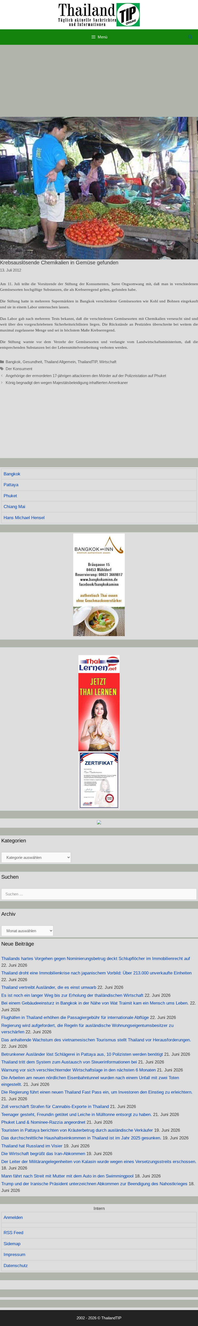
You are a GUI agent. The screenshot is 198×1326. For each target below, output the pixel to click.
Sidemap (12, 1243)
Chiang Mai (14, 506)
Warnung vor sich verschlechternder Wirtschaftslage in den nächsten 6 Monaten (78, 1070)
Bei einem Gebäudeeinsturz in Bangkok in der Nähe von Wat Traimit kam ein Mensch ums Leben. (95, 1003)
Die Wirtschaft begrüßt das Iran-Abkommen (43, 1153)
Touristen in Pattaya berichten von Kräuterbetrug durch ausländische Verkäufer (77, 1130)
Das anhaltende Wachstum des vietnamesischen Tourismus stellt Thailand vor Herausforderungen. (96, 1039)
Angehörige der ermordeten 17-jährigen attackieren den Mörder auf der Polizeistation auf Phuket (86, 375)
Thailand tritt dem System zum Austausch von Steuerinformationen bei (69, 1062)
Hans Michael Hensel (24, 517)
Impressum (14, 1254)
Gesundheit (32, 362)
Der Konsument (19, 369)
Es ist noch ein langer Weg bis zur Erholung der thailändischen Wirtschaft (72, 995)
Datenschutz (16, 1265)
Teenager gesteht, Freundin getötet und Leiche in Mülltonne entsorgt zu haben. (76, 1114)
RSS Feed (13, 1232)
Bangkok (13, 362)
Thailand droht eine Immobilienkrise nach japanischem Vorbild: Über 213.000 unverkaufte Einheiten (96, 973)
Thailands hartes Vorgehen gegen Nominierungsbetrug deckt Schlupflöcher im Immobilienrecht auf (95, 958)
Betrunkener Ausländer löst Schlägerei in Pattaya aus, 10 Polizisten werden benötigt (82, 1054)
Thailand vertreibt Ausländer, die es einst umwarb (48, 987)
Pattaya (11, 484)
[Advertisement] (99, 81)
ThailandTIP (87, 362)
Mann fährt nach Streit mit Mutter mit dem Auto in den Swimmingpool (67, 1176)
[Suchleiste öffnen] (190, 37)
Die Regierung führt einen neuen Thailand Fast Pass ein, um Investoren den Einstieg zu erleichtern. (97, 1092)
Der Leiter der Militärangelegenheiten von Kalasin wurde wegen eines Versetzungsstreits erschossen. (98, 1161)
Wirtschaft (107, 362)
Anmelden (13, 1217)
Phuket (10, 495)
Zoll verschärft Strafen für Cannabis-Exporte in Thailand (55, 1106)
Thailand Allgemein (60, 362)
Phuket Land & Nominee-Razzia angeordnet (43, 1122)
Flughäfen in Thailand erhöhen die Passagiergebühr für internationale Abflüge (75, 1017)
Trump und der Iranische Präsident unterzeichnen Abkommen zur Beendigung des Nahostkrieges (94, 1183)
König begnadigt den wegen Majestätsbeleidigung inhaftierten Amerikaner (67, 382)
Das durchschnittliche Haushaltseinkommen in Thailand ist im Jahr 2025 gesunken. (81, 1138)
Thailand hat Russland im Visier (31, 1146)
